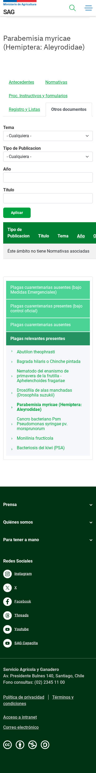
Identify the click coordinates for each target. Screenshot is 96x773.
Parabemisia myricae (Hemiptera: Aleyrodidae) (49, 407)
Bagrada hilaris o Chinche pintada (49, 361)
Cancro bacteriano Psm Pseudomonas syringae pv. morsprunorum (42, 423)
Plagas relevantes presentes (37, 338)
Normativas (56, 82)
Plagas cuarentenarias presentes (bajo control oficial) (46, 308)
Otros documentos (68, 109)
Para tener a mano (21, 539)
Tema (8, 127)
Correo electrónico (21, 727)
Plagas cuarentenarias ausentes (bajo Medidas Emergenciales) (45, 290)
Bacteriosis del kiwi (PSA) (41, 447)
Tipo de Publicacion (22, 148)
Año (7, 169)
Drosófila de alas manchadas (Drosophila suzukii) (44, 393)
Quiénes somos (18, 522)
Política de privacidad (23, 697)
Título (8, 189)
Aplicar (17, 213)
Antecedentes (21, 82)
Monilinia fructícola (35, 438)
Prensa (10, 504)
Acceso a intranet (20, 717)
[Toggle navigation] (73, 8)
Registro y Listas (24, 109)
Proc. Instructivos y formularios (38, 95)
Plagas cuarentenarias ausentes (40, 324)
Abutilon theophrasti (36, 351)
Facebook (22, 601)
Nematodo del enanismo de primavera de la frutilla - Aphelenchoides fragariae (43, 376)
